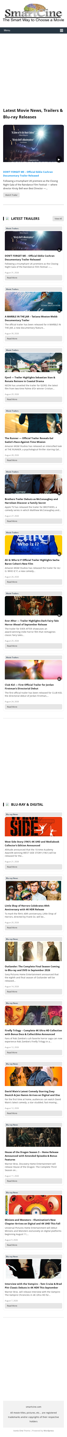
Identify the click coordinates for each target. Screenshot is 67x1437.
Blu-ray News (12, 814)
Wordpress (49, 1430)
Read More (12, 277)
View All (58, 218)
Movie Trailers (12, 228)
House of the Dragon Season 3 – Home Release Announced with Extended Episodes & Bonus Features (31, 1156)
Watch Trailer (11, 195)
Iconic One (18, 1430)
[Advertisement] (33, 70)
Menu (7, 30)
